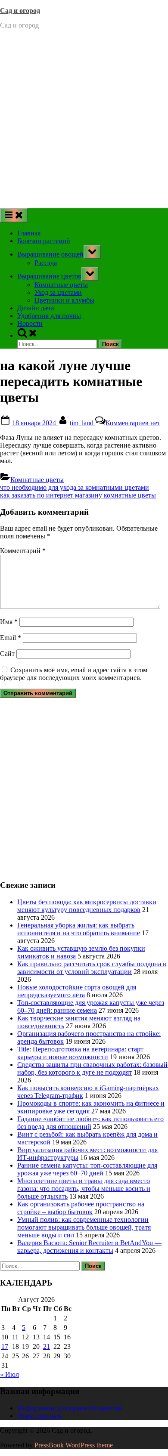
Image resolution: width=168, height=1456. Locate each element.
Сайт (7, 653)
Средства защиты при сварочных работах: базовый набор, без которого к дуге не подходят (92, 1068)
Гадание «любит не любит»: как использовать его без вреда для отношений (90, 1122)
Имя (9, 621)
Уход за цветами (58, 292)
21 (46, 1346)
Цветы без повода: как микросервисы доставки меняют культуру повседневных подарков (86, 905)
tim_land (82, 423)
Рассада (45, 262)
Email (10, 637)
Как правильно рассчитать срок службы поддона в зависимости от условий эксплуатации (91, 967)
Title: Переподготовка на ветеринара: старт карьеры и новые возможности (80, 1052)
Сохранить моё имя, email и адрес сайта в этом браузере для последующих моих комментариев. (73, 673)
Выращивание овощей (50, 254)
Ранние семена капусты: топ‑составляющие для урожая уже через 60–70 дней (87, 1169)
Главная (28, 233)
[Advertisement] (84, 120)
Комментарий (23, 550)
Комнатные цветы (61, 284)
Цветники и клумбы (64, 300)
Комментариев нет (133, 423)
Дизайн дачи (35, 308)
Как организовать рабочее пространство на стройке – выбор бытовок (80, 1207)
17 (4, 1346)
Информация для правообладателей (69, 1408)
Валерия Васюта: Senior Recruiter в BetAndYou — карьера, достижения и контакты (89, 1246)
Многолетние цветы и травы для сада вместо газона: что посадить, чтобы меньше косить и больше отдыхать (83, 1188)
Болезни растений (43, 240)
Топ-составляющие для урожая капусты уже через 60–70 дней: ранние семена (90, 1006)
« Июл (9, 1374)
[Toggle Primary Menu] (14, 215)
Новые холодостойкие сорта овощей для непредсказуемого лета (76, 990)
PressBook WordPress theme (73, 1445)
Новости (30, 323)
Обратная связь (39, 1415)
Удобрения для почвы (49, 315)
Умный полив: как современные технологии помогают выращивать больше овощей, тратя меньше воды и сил (84, 1227)
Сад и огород (20, 10)
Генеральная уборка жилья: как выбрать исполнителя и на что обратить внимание (78, 929)
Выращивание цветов (49, 276)
